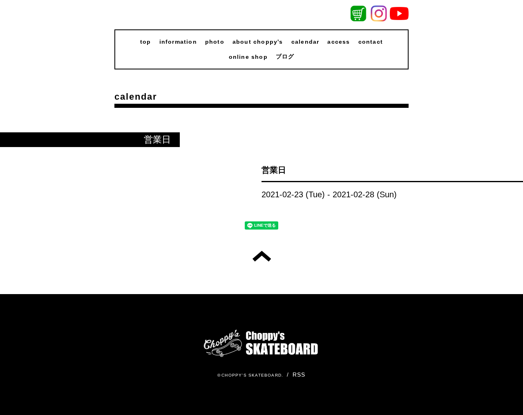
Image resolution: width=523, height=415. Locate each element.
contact (370, 41)
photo (214, 41)
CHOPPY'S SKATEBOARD (251, 375)
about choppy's (257, 41)
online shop (248, 57)
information (178, 41)
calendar (305, 41)
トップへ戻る (262, 256)
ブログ (285, 56)
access (338, 41)
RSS (299, 374)
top (145, 41)
